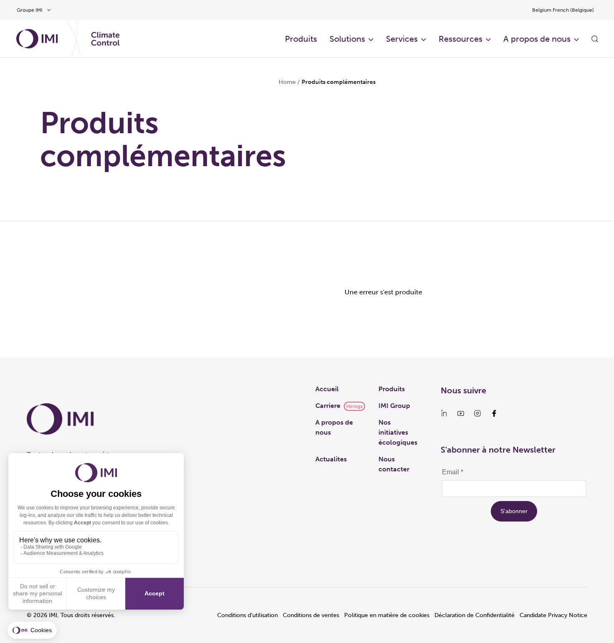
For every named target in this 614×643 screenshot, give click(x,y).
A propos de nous (537, 39)
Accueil (327, 389)
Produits (301, 39)
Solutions (347, 39)
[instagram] (477, 413)
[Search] (594, 39)
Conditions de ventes (311, 615)
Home (287, 82)
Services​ (402, 39)
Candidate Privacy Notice (553, 615)
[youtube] (460, 413)
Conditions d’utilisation (247, 615)
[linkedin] (444, 413)
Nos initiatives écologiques (397, 432)
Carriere (327, 406)
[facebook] (494, 413)
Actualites (331, 459)
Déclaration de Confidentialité (474, 615)
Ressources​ (460, 39)
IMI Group (394, 406)
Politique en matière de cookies (386, 615)
